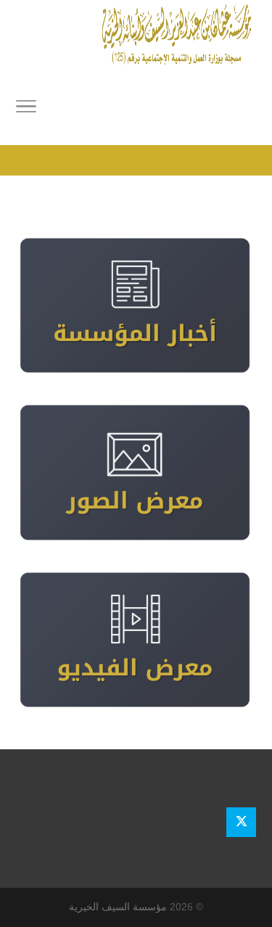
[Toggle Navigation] (26, 108)
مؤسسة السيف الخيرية (118, 906)
